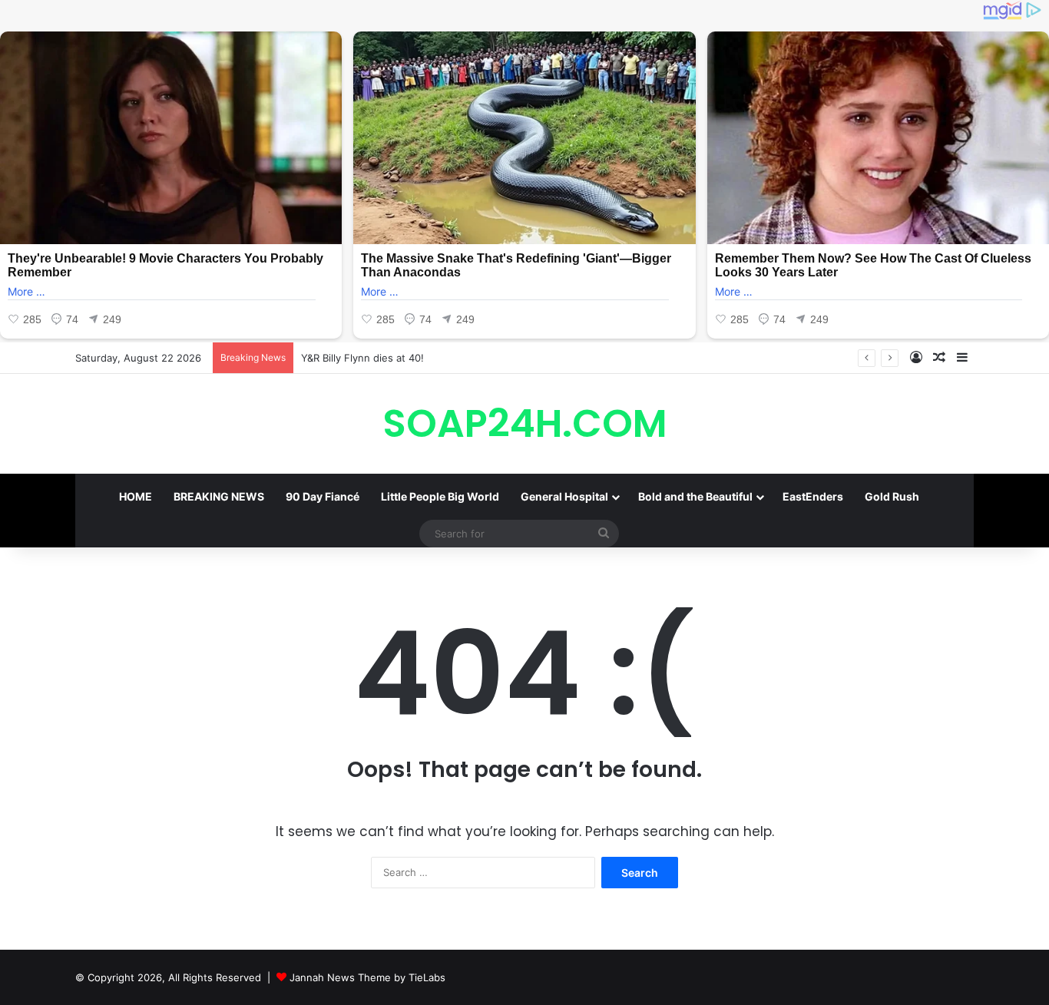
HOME (135, 496)
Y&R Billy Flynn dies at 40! (362, 358)
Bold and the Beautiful (695, 496)
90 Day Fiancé (322, 496)
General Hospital (564, 496)
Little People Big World (440, 496)
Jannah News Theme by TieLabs (367, 977)
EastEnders (813, 496)
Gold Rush (892, 496)
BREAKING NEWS (219, 496)
